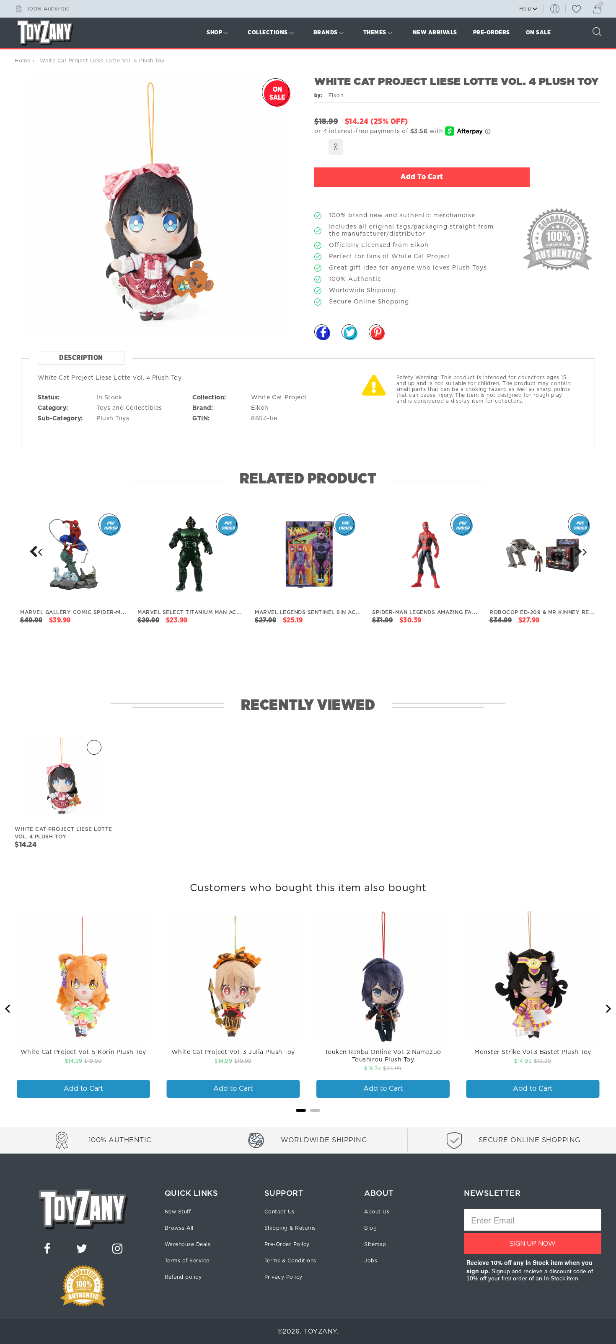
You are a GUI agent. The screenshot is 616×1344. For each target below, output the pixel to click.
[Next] (35, 551)
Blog (370, 1228)
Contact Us (279, 1211)
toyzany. (321, 1332)
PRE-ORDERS (491, 33)
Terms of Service (187, 1260)
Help (525, 8)
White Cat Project (279, 398)
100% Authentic (49, 8)
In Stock (109, 398)
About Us (376, 1211)
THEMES (374, 33)
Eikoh (260, 408)
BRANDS (325, 33)
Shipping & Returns (290, 1228)
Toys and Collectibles (129, 408)
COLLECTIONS (268, 33)
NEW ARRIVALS (435, 33)
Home (22, 60)
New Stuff (178, 1211)
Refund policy (183, 1277)
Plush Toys (112, 418)
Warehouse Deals (188, 1244)
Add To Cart (422, 177)
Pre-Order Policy (287, 1244)
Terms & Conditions (290, 1260)
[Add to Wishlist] (336, 147)
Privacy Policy (283, 1277)
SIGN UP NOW (533, 1243)
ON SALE (538, 33)
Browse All (179, 1228)
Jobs (370, 1260)
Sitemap (375, 1244)
